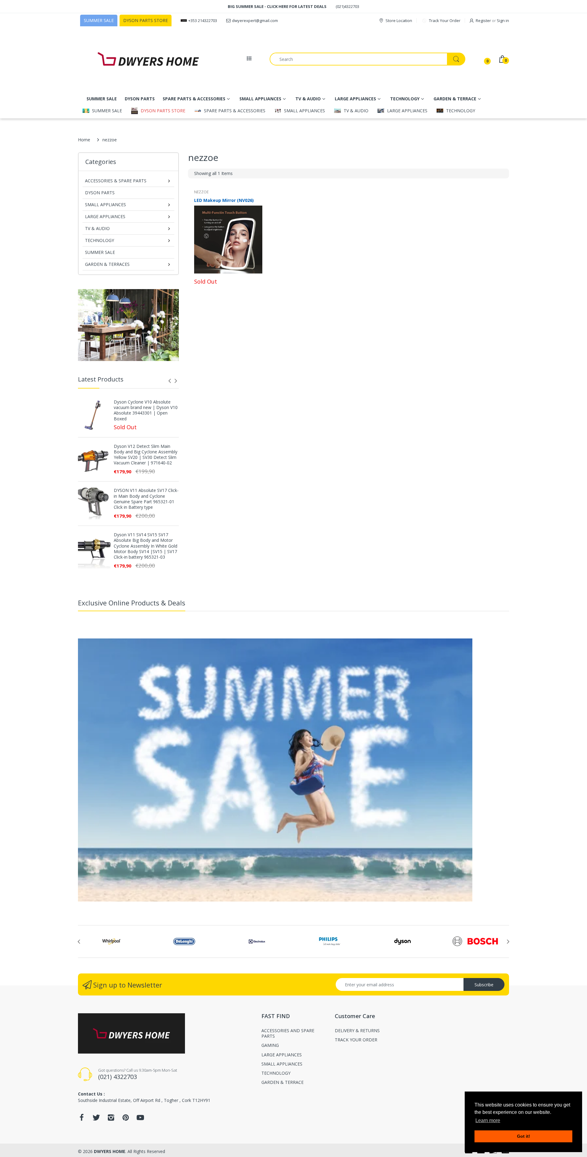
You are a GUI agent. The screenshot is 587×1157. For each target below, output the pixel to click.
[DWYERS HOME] (148, 59)
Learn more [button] (487, 1120)
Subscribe (483, 985)
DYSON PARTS (100, 192)
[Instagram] (111, 1119)
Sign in (503, 20)
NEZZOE (201, 192)
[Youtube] (140, 1119)
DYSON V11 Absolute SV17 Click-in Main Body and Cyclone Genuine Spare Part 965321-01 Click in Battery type (146, 499)
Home (84, 140)
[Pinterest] (125, 1119)
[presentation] (170, 380)
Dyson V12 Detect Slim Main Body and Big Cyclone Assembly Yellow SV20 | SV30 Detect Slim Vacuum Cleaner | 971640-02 (145, 455)
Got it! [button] (523, 1136)
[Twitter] (96, 1119)
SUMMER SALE (100, 252)
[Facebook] (81, 1119)
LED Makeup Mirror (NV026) (224, 200)
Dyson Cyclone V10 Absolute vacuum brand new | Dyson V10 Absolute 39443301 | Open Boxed (146, 410)
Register (483, 20)
